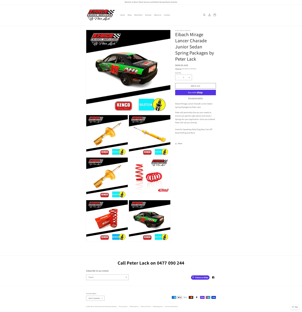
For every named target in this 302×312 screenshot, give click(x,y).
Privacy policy (123, 306)
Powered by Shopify (110, 306)
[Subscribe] (125, 277)
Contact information (171, 306)
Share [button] (180, 143)
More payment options (195, 98)
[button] (204, 15)
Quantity (178, 73)
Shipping (178, 69)
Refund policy (134, 306)
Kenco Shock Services (98, 306)
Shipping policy (158, 306)
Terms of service (146, 306)
